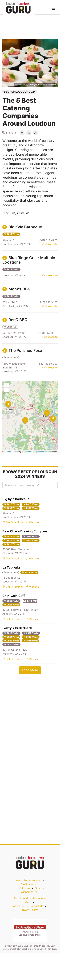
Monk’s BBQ (17, 289)
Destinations (28, 884)
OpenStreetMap (41, 451)
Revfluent (52, 949)
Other (38, 888)
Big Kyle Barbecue (23, 227)
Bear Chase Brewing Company (25, 531)
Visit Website (50, 244)
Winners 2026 (29, 892)
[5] (50, 415)
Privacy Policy (29, 909)
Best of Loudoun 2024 (20, 91)
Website (33, 522)
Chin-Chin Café (13, 596)
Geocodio (28, 451)
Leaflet (8, 451)
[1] (22, 417)
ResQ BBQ (16, 319)
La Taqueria (11, 567)
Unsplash (52, 84)
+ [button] (7, 385)
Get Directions (14, 522)
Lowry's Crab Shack (17, 628)
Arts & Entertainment (28, 880)
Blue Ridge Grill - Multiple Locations (28, 260)
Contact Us (36, 906)
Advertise (19, 906)
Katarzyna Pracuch (36, 84)
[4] (44, 410)
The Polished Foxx (23, 350)
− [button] (7, 390)
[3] (5, 401)
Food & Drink (22, 888)
